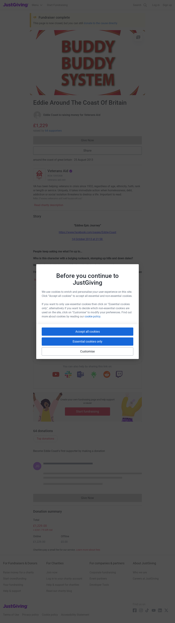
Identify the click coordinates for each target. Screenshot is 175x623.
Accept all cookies (87, 331)
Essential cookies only (87, 341)
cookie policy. (93, 316)
